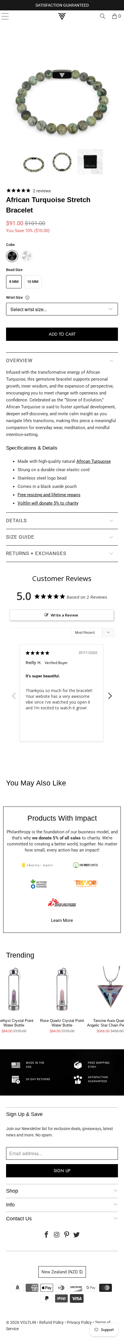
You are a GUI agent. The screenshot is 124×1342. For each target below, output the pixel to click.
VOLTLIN (28, 1322)
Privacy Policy (79, 1322)
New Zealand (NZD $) (62, 1272)
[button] (34, 162)
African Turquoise (93, 461)
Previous (14, 693)
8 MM (13, 281)
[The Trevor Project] (85, 884)
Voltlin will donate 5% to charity (48, 503)
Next (110, 693)
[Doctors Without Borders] (62, 902)
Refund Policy (51, 1322)
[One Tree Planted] (85, 865)
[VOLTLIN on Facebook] (46, 1235)
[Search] (102, 16)
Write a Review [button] (64, 615)
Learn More (62, 920)
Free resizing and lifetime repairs (49, 494)
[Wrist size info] (27, 297)
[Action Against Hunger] (38, 884)
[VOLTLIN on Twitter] (76, 1235)
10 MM (32, 281)
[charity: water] (38, 865)
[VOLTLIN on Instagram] (56, 1235)
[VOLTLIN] (62, 16)
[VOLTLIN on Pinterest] (67, 1235)
